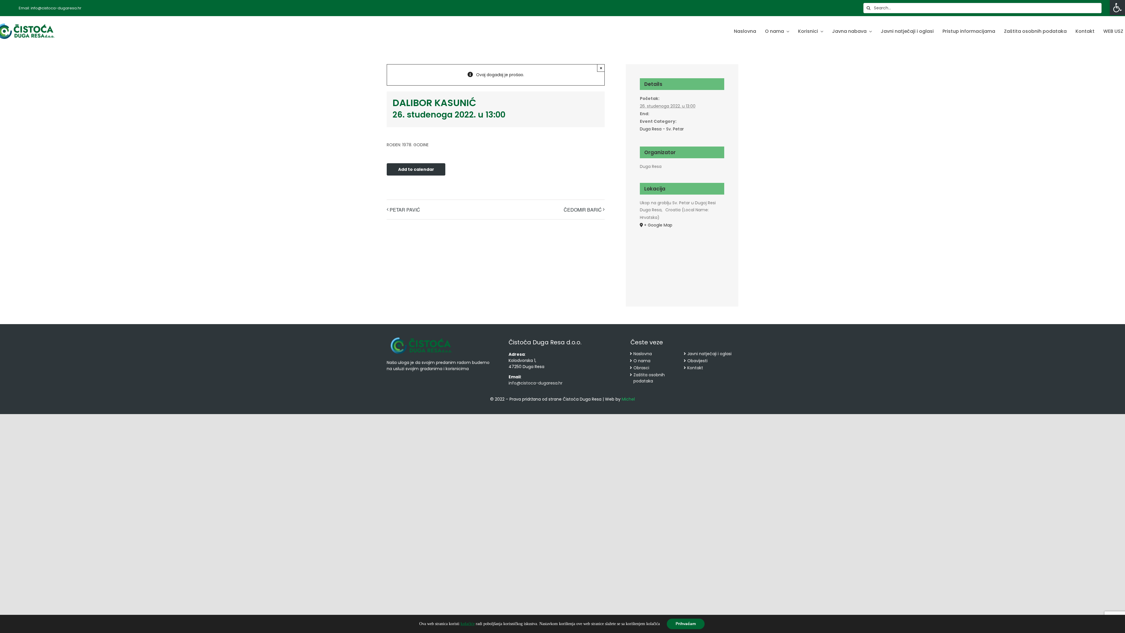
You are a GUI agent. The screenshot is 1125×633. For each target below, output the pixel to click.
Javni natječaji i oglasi (709, 354)
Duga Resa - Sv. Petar (662, 129)
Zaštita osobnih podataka (649, 378)
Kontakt (695, 368)
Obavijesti (697, 361)
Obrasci (641, 368)
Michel (628, 399)
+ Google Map (658, 225)
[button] (1117, 7)
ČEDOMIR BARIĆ (583, 209)
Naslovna (642, 354)
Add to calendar (416, 169)
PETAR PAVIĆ (405, 209)
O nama (641, 361)
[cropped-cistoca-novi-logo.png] (421, 338)
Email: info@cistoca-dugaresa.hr (50, 8)
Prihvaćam (686, 624)
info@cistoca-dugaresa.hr (535, 383)
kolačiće (468, 624)
